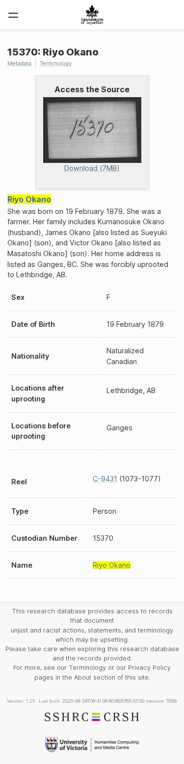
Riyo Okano (29, 199)
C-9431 (105, 478)
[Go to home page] (92, 14)
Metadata (19, 63)
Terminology (56, 63)
